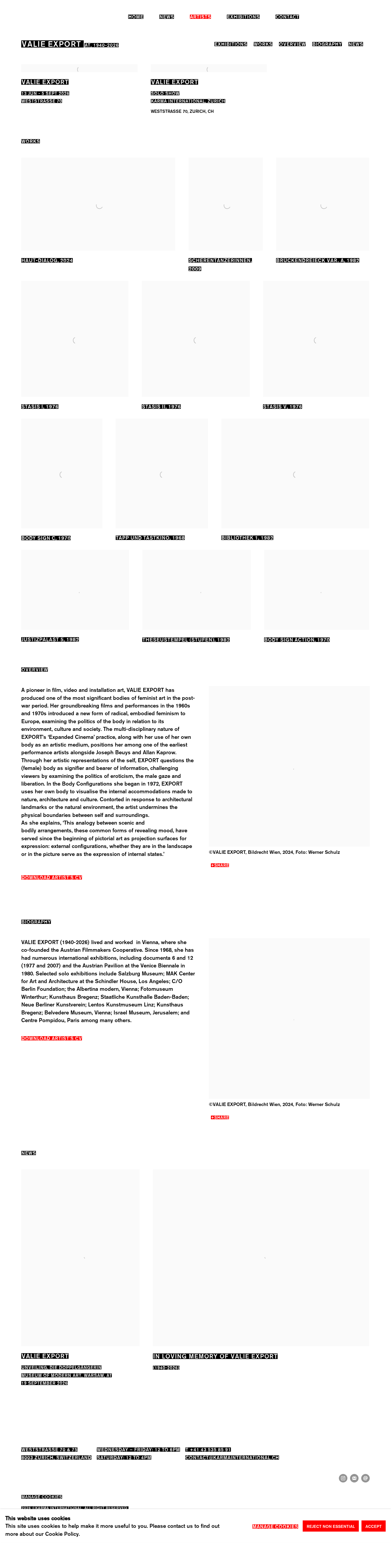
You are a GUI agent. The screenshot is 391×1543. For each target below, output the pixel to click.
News (166, 16)
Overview (292, 43)
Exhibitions (243, 16)
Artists (200, 16)
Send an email (365, 1478)
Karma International (34, 16)
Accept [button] (373, 1526)
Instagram (343, 1478)
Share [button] (221, 864)
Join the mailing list (354, 1478)
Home (135, 16)
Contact (287, 16)
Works (263, 43)
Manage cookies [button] (41, 1496)
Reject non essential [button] (331, 1526)
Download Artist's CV (56, 878)
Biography (327, 43)
